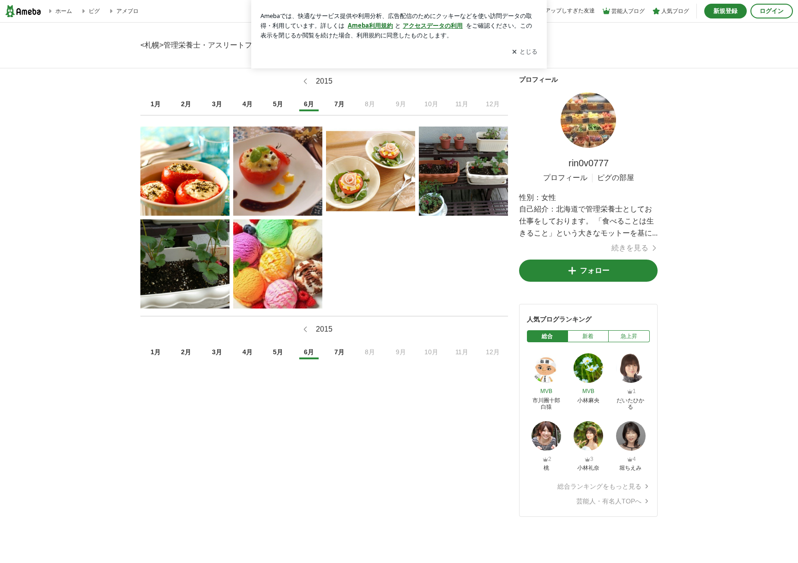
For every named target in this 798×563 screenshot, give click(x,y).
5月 (278, 104)
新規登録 (725, 10)
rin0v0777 (588, 163)
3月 (217, 104)
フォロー (595, 270)
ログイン (772, 10)
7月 (339, 104)
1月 (156, 104)
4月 (247, 104)
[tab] (547, 336)
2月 (186, 104)
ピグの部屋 (615, 178)
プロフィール (565, 178)
